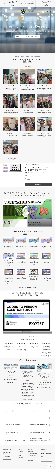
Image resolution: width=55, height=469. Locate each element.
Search (30, 449)
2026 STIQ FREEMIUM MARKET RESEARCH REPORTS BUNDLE (36, 170)
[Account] (48, 11)
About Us (21, 455)
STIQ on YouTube (7, 459)
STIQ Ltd (26, 175)
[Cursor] (27, 213)
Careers (21, 457)
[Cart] (51, 11)
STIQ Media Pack (32, 453)
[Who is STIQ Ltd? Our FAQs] (10, 366)
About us (30, 451)
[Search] (4, 11)
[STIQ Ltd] (27, 11)
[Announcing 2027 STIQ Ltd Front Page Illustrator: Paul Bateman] (44, 367)
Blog (20, 453)
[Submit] (50, 460)
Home (20, 449)
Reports (21, 451)
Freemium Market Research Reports (27, 232)
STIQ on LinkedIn (7, 456)
